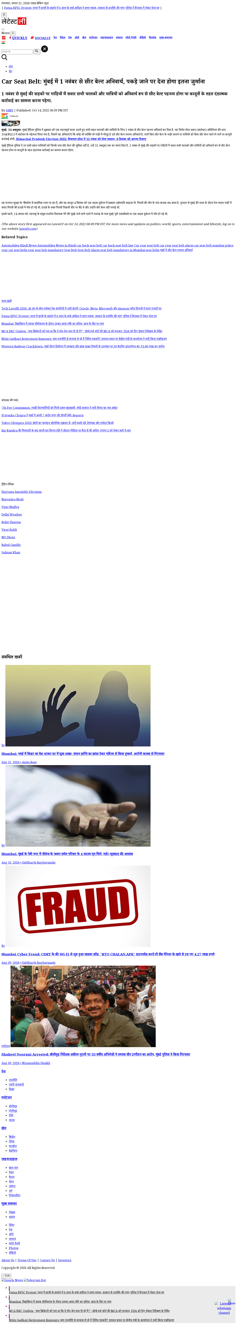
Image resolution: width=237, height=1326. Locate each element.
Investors (64, 1261)
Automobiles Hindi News (19, 246)
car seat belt (203, 246)
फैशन (11, 1177)
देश (55, 38)
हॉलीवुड (13, 1111)
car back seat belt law (118, 246)
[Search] (2, 29)
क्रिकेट (12, 1137)
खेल (84, 38)
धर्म (10, 1191)
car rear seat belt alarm (177, 246)
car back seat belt (90, 246)
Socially (43, 38)
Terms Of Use (27, 1261)
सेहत (11, 1182)
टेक (70, 38)
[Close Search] (44, 48)
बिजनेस (152, 38)
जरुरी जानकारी (16, 1085)
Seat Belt (71, 250)
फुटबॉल (13, 1146)
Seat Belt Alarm (89, 250)
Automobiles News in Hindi (57, 246)
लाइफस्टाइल (106, 38)
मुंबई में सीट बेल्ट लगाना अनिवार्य (176, 250)
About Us (7, 1261)
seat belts (153, 250)
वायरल (119, 38)
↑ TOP (6, 1276)
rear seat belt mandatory (46, 250)
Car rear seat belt (147, 246)
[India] (3, 43)
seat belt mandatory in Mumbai (123, 250)
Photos (13, 1248)
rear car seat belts (14, 250)
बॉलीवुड (13, 1106)
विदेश (62, 38)
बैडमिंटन (13, 1151)
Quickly (19, 38)
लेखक (12, 1212)
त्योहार (12, 1186)
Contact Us (47, 1261)
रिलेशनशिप (14, 1196)
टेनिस (11, 1142)
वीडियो (142, 38)
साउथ (12, 1120)
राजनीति (13, 1080)
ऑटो (77, 38)
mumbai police (222, 246)
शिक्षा (11, 1089)
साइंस (12, 1217)
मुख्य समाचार (165, 38)
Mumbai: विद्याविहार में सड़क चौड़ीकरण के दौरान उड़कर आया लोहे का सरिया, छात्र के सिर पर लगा (60, 1302)
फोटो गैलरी (131, 38)
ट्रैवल (11, 1173)
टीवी (11, 1116)
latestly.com (27, 229)
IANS (9, 111)
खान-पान (13, 1168)
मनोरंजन (93, 38)
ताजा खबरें (6, 301)
